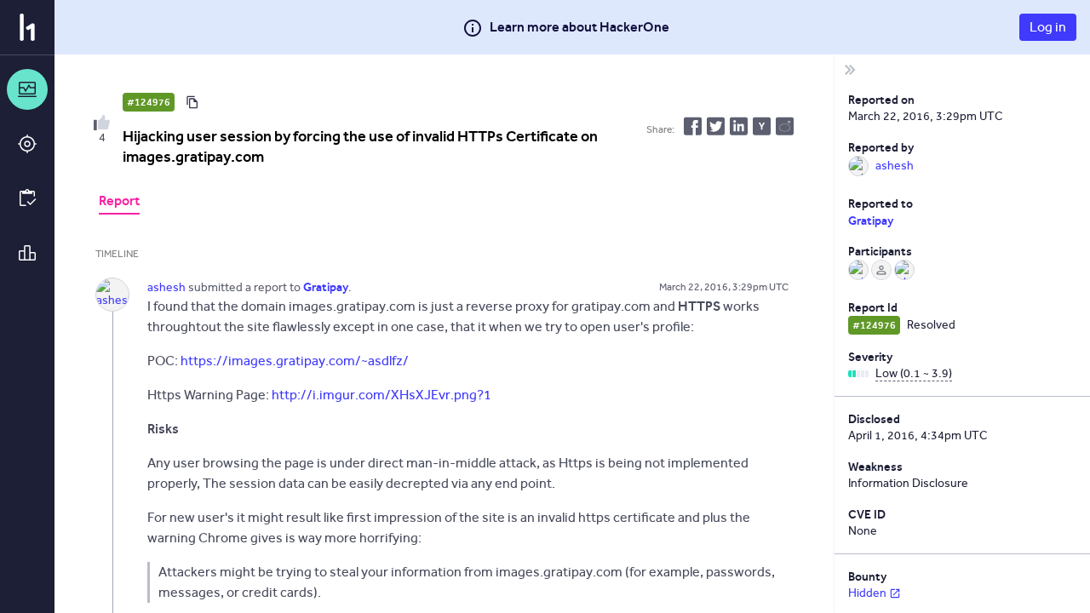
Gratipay (870, 220)
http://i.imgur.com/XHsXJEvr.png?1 (381, 395)
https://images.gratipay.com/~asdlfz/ (295, 360)
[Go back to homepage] (27, 27)
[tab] (119, 203)
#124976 (148, 102)
